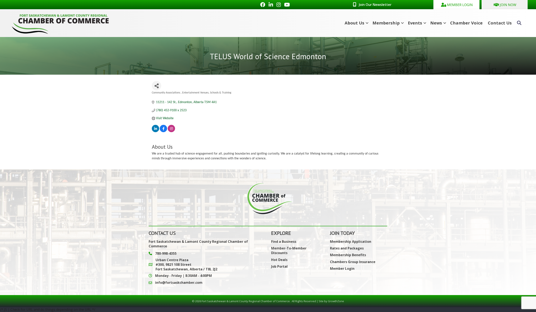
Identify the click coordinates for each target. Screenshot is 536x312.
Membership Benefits (348, 255)
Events (415, 23)
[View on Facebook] (163, 131)
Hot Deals (279, 259)
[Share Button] (156, 85)
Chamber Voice (466, 23)
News (436, 23)
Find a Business (283, 241)
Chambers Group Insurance (352, 262)
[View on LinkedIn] (155, 131)
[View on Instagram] (171, 131)
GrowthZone (336, 301)
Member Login (342, 268)
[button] (456, 4)
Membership (386, 23)
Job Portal (279, 266)
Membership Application (350, 241)
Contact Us (500, 23)
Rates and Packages (347, 248)
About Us (354, 23)
